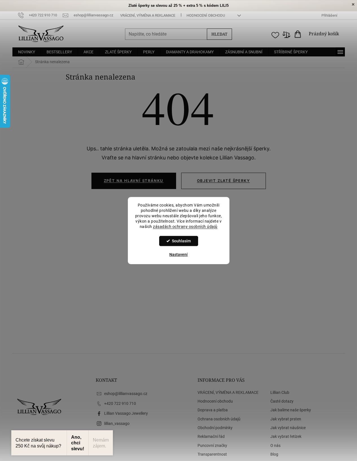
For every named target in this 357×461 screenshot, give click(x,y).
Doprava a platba (213, 410)
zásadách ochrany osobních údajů (185, 226)
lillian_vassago (117, 423)
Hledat (219, 34)
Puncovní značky (212, 445)
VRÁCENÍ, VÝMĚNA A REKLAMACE (147, 15)
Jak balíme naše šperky (290, 410)
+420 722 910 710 (120, 403)
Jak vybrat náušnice (288, 427)
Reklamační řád (211, 436)
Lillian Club (279, 392)
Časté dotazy (282, 401)
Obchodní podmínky (215, 427)
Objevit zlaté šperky (223, 180)
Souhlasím (181, 241)
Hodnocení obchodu (206, 15)
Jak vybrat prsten (285, 419)
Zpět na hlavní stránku (134, 180)
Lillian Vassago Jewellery (126, 413)
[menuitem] (26, 51)
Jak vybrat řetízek (285, 436)
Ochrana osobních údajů (219, 419)
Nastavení (178, 254)
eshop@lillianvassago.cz (125, 393)
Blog (274, 454)
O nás (275, 445)
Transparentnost (212, 454)
